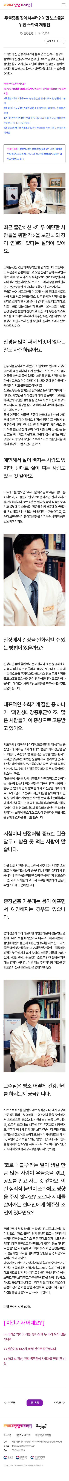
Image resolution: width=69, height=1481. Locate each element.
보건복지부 (21, 1458)
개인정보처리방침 (23, 1435)
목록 (36, 1402)
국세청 (8, 1458)
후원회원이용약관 (43, 1435)
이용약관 (7, 1435)
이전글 (11, 1402)
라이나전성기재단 (18, 5)
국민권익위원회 (37, 1458)
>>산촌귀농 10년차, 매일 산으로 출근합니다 (30, 1349)
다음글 (57, 1402)
